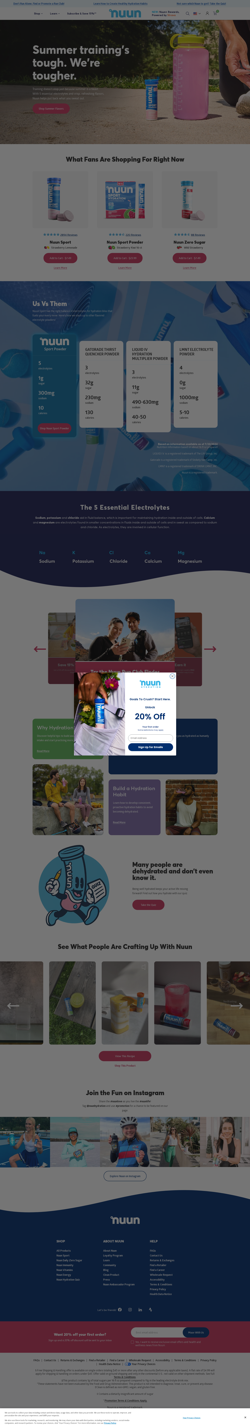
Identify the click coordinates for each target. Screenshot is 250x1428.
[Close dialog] (172, 676)
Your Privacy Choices (192, 1417)
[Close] (245, 1417)
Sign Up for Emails (150, 747)
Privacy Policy (110, 1423)
